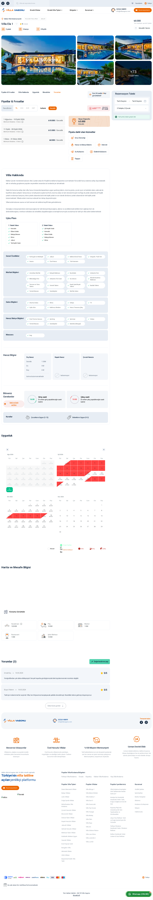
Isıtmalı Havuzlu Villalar (68, 829)
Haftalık (43, 108)
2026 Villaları (65, 855)
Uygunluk (35, 92)
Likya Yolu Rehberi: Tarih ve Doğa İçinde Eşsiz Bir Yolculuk (118, 820)
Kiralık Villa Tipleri (54, 10)
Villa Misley (89, 815)
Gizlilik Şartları (139, 789)
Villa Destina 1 (90, 797)
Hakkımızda (139, 812)
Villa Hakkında (23, 92)
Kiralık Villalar (35, 10)
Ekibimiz (137, 800)
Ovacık (81, 777)
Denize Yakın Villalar (67, 818)
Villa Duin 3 (89, 800)
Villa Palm (89, 819)
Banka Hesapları (140, 797)
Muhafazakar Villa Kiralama (67, 805)
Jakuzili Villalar (66, 825)
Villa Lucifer (89, 842)
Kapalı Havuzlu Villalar (68, 821)
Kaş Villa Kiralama (117, 777)
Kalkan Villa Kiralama (101, 777)
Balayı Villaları (65, 793)
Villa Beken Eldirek (92, 793)
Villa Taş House (91, 808)
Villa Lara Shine (91, 834)
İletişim (137, 808)
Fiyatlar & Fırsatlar (8, 92)
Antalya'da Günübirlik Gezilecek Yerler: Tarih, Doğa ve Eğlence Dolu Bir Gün (118, 801)
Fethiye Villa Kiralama (68, 777)
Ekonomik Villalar (67, 814)
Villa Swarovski (91, 804)
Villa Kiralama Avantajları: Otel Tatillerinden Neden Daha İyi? (118, 791)
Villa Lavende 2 (91, 838)
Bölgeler (73, 10)
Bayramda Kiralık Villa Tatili (68, 860)
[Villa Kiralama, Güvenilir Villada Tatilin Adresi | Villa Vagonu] (13, 10)
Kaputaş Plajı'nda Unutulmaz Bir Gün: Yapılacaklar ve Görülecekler (116, 811)
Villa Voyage (90, 812)
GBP (33, 108)
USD (21, 108)
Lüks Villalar (65, 797)
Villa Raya (89, 823)
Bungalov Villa (66, 847)
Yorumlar (57, 92)
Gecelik (52, 108)
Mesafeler (46, 92)
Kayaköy (89, 777)
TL (16, 108)
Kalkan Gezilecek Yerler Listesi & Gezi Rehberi (117, 835)
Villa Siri (88, 827)
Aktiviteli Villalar (66, 851)
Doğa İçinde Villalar (67, 800)
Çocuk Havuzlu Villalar (68, 810)
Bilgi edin (81, 124)
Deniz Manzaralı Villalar (68, 789)
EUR (27, 108)
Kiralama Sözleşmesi (141, 804)
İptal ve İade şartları (14, 404)
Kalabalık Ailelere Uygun (69, 836)
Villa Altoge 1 (90, 789)
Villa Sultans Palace (92, 830)
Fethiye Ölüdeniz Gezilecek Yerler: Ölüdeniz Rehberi (118, 828)
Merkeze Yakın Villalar (68, 833)
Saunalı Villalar (66, 840)
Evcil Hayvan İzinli (67, 844)
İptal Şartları (139, 793)
